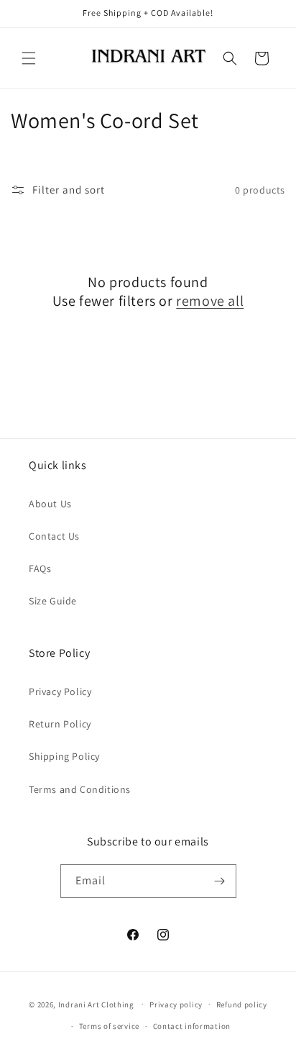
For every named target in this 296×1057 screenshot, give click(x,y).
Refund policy (241, 1004)
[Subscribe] (220, 881)
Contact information (192, 1026)
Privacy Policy (60, 691)
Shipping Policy (64, 756)
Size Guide (53, 600)
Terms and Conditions (80, 789)
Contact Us (54, 536)
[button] (29, 58)
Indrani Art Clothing (96, 1004)
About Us (50, 503)
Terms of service (109, 1026)
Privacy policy (176, 1004)
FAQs (40, 568)
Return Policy (60, 723)
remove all (210, 300)
